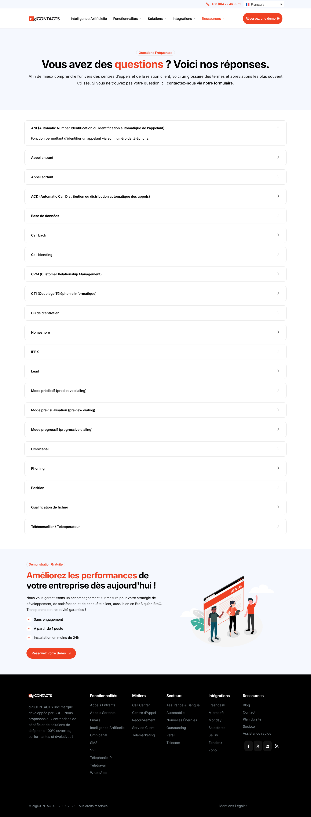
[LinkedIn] (267, 746)
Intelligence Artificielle (89, 18)
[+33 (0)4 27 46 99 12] (223, 4)
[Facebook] (248, 746)
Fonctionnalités (125, 18)
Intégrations (182, 18)
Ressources (211, 18)
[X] (258, 746)
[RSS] (276, 746)
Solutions (155, 18)
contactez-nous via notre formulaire (200, 83)
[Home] (44, 18)
